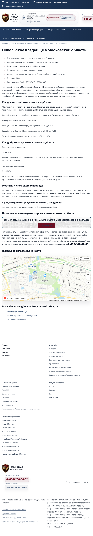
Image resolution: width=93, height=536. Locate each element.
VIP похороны (7, 405)
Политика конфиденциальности (14, 518)
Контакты (41, 38)
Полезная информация (12, 38)
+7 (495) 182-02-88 (77, 244)
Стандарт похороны (10, 401)
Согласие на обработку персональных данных (20, 522)
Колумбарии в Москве (10, 450)
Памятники (53, 398)
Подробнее (46, 225)
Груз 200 (5, 390)
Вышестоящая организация (60, 367)
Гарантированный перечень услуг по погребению (21, 409)
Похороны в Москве (10, 443)
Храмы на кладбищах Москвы (14, 454)
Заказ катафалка (8, 394)
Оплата (30, 38)
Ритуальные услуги (34, 29)
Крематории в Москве (10, 446)
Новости (52, 349)
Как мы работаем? (9, 420)
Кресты (52, 390)
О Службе (16, 29)
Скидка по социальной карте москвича (64, 375)
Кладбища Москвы (9, 435)
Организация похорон (10, 386)
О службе (53, 345)
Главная (5, 29)
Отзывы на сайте (55, 356)
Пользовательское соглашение (14, 509)
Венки (51, 394)
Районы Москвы (8, 428)
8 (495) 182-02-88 (16, 487)
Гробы (51, 386)
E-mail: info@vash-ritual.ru (77, 482)
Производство (54, 364)
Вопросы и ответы (9, 431)
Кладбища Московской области (14, 439)
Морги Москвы (8, 424)
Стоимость (76, 29)
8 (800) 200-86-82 (17, 479)
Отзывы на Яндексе (57, 352)
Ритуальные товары (57, 29)
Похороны (6, 398)
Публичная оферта (9, 514)
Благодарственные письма (59, 360)
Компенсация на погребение (60, 371)
